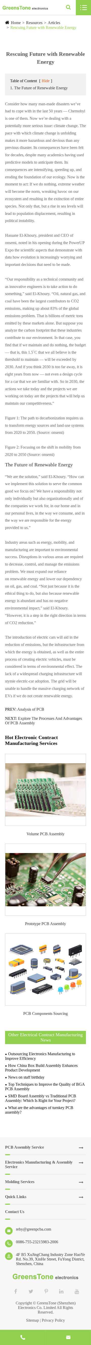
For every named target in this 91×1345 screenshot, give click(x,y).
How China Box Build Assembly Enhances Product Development (41, 1067)
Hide (46, 81)
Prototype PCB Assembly (45, 924)
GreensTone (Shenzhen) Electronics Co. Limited (47, 1305)
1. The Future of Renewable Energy (39, 88)
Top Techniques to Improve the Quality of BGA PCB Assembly (45, 1086)
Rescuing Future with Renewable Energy (43, 27)
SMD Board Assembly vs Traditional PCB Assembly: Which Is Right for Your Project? (40, 1098)
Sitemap (32, 1320)
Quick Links (15, 1197)
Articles (54, 23)
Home (16, 23)
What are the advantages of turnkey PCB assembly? (39, 1109)
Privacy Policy (53, 1320)
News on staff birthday (26, 1077)
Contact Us (14, 1212)
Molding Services (19, 1182)
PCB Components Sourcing (45, 1013)
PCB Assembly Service (24, 1147)
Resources (34, 23)
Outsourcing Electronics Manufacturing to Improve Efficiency (40, 1056)
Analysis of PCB (30, 709)
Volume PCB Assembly (45, 834)
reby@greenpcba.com (33, 1229)
